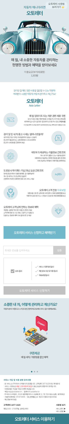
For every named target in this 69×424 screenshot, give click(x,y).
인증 (59, 250)
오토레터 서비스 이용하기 (34, 419)
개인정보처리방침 (10, 399)
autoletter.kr (35, 391)
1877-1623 (15, 405)
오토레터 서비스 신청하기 (34, 290)
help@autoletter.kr (15, 391)
